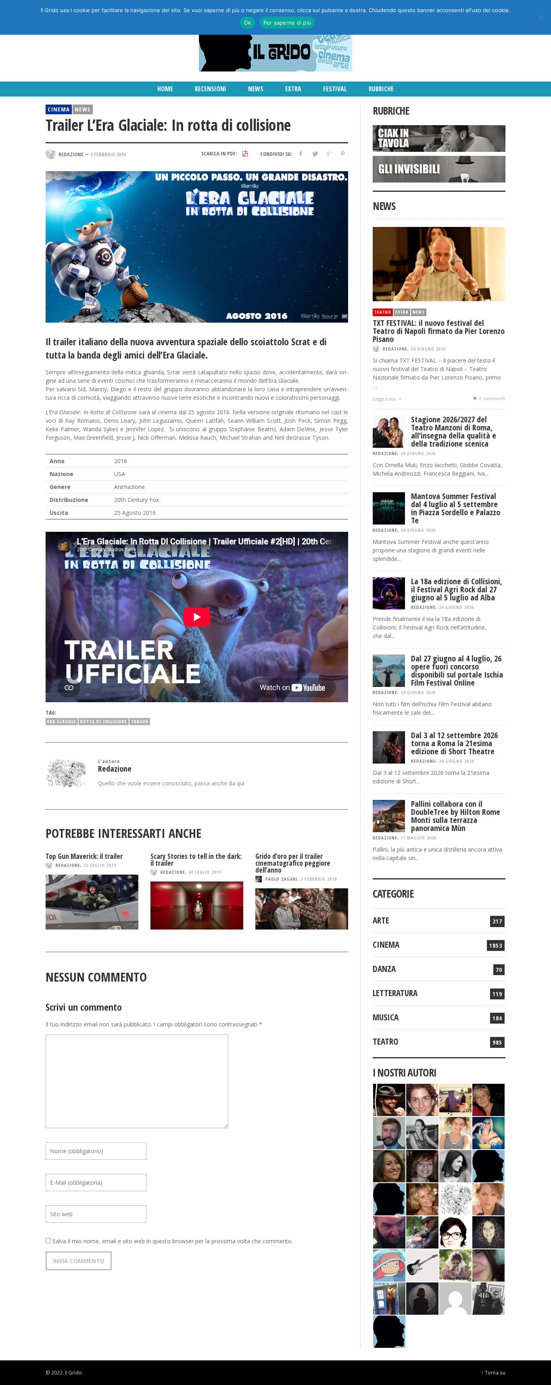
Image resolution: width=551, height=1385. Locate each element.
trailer (139, 721)
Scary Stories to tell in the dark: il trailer (196, 860)
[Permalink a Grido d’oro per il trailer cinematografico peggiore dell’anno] (301, 909)
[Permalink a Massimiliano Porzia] (389, 1331)
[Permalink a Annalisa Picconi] (488, 1198)
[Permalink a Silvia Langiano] (488, 1231)
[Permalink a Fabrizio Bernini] (488, 1165)
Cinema (59, 109)
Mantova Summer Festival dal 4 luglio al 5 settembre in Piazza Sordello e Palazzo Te (455, 508)
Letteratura (395, 993)
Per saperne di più (287, 22)
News (83, 109)
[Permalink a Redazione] (455, 1198)
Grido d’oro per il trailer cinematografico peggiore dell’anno (292, 863)
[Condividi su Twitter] (314, 153)
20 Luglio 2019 (204, 872)
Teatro (382, 312)
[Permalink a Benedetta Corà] (455, 1132)
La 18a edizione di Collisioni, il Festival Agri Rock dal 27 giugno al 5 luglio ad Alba (456, 589)
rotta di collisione (103, 721)
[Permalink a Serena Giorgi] (422, 1132)
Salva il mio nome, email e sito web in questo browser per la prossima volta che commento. (172, 1241)
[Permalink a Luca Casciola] (389, 1297)
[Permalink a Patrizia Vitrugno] (422, 1165)
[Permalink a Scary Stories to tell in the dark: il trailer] (196, 905)
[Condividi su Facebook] (300, 153)
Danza (384, 968)
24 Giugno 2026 (428, 349)
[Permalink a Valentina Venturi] (422, 1099)
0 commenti (491, 398)
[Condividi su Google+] (328, 153)
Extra (402, 312)
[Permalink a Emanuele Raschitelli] (488, 1297)
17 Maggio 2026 (418, 838)
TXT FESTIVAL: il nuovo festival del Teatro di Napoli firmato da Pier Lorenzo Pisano (439, 330)
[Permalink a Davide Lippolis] (389, 1231)
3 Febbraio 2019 (319, 879)
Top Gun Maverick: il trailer (84, 856)
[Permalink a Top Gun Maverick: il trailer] (92, 902)
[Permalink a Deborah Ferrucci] (389, 1165)
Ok (247, 22)
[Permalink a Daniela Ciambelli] (488, 1132)
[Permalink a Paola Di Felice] (422, 1198)
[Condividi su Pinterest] (342, 153)
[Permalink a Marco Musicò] (389, 1198)
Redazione (68, 865)
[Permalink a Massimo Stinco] (389, 1132)
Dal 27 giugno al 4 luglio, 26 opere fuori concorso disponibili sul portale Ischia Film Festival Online (457, 670)
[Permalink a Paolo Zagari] (422, 1231)
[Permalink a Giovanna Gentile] (455, 1165)
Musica (386, 1017)
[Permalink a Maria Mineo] (389, 1264)
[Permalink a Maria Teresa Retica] (488, 1099)
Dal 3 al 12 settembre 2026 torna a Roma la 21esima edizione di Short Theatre (454, 743)
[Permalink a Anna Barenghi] (455, 1231)
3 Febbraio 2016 (108, 153)
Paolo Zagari (281, 879)
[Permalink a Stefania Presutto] (455, 1264)
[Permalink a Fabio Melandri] (389, 1099)
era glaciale (61, 721)
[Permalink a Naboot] (422, 1264)
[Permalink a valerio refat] (455, 1297)
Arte (381, 920)
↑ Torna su (493, 1372)
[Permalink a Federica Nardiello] (422, 1297)
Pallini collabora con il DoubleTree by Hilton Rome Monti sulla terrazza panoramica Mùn (455, 815)
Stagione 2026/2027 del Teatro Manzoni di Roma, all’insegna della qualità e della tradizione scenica (453, 431)
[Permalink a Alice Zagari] (488, 1264)
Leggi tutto (385, 399)
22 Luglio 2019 (99, 865)
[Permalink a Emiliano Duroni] (455, 1099)
